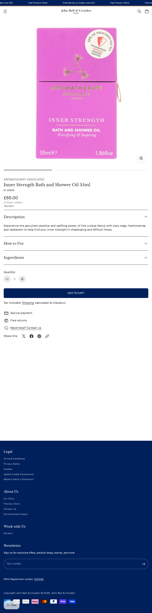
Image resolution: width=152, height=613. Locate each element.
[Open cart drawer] (147, 11)
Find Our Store (12, 503)
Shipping (28, 303)
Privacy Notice (12, 463)
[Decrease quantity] (7, 279)
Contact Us (10, 509)
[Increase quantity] (22, 279)
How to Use (14, 243)
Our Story (9, 498)
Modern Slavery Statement (19, 479)
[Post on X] (23, 336)
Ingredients (14, 257)
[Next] (140, 403)
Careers (8, 533)
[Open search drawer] (139, 11)
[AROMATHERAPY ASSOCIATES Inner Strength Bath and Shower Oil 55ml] (76, 93)
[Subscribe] (144, 564)
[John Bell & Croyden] (76, 11)
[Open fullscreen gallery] (141, 158)
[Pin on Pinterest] (39, 336)
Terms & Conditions (14, 458)
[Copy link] (47, 336)
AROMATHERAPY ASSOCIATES (24, 179)
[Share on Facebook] (31, 336)
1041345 (39, 579)
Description (14, 217)
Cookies (8, 469)
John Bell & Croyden (63, 593)
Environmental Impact (16, 514)
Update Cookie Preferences (19, 474)
